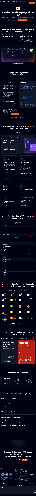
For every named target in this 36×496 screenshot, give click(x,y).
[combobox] (24, 290)
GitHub (27, 249)
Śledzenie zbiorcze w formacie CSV (27, 476)
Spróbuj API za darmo (22, 19)
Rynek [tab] (26, 338)
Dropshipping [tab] (31, 338)
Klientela (31, 473)
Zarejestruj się (31, 0)
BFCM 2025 (21, 469)
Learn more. (7, 490)
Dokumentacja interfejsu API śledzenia (22, 471)
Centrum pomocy (22, 475)
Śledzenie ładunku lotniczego (16, 472)
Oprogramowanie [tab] (20, 338)
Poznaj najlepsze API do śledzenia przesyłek (18, 117)
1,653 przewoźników (28, 236)
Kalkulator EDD (27, 478)
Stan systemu (31, 483)
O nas (30, 469)
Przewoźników (15, 1)
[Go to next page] (24, 323)
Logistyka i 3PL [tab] (12, 338)
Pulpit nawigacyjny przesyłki (17, 476)
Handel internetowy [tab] (4, 338)
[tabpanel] (18, 352)
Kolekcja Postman (28, 253)
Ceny (28, 1)
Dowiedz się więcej (7, 361)
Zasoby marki (22, 476)
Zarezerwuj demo (31, 2)
